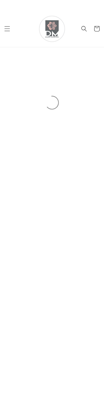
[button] (7, 28)
